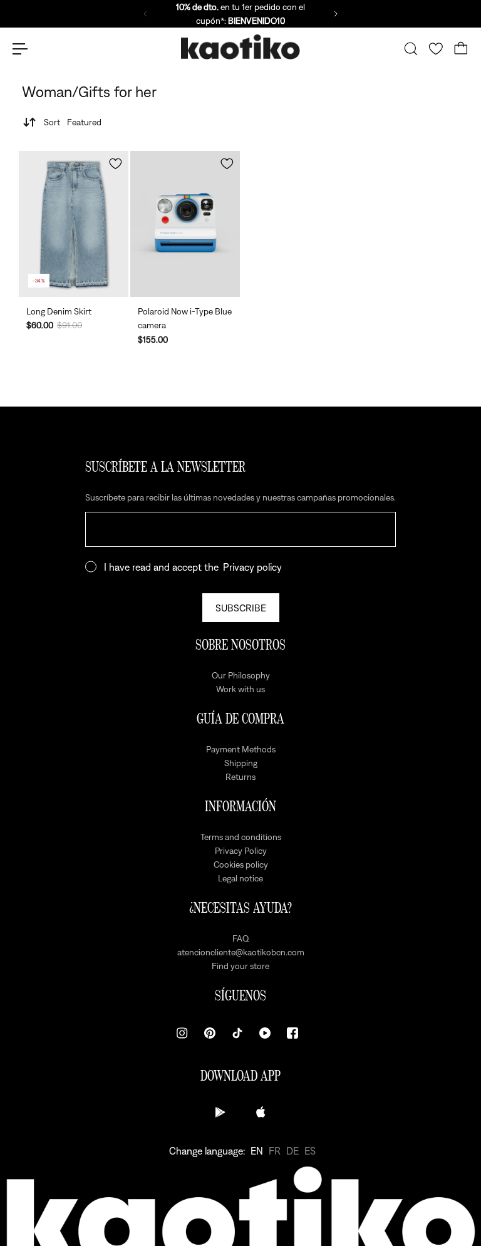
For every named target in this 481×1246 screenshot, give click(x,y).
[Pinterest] (210, 1033)
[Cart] (460, 48)
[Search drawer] (410, 48)
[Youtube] (265, 1033)
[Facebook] (292, 1033)
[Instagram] (182, 1033)
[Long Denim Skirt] (73, 224)
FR (275, 1150)
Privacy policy (252, 567)
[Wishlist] (435, 48)
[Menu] (20, 49)
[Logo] (240, 49)
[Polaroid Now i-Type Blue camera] (185, 224)
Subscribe (240, 607)
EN (257, 1150)
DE (292, 1150)
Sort (72, 122)
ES (310, 1150)
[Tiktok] (237, 1033)
